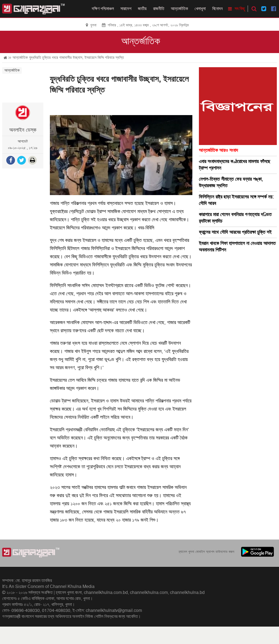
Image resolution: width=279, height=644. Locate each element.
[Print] (33, 161)
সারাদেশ (125, 9)
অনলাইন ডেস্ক (22, 130)
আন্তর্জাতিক (179, 9)
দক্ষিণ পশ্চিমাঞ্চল (103, 9)
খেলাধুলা (200, 9)
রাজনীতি (158, 9)
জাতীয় (142, 9)
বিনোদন (217, 9)
